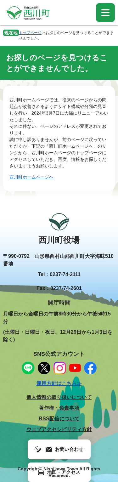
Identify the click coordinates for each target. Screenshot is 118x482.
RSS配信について (59, 418)
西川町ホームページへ (31, 176)
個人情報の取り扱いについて (59, 397)
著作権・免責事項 (59, 408)
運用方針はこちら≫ (59, 383)
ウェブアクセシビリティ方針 (59, 429)
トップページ (30, 33)
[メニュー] (105, 12)
